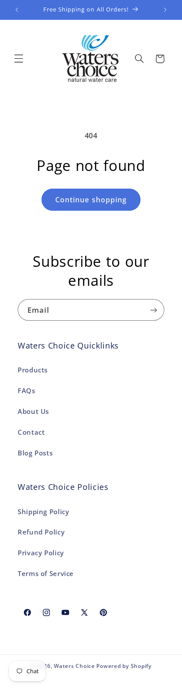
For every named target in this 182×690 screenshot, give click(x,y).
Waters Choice (74, 666)
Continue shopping (91, 200)
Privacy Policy (41, 552)
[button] (18, 59)
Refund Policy (41, 531)
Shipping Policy (43, 511)
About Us (33, 411)
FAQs (26, 390)
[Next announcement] (165, 9)
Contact (31, 432)
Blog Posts (35, 452)
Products (33, 369)
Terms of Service (46, 573)
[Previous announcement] (17, 9)
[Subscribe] (154, 310)
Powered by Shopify (123, 666)
